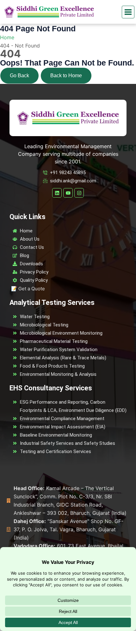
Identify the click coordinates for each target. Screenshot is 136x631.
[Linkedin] (57, 193)
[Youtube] (68, 193)
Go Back (19, 75)
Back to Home (66, 75)
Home (7, 37)
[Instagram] (79, 193)
